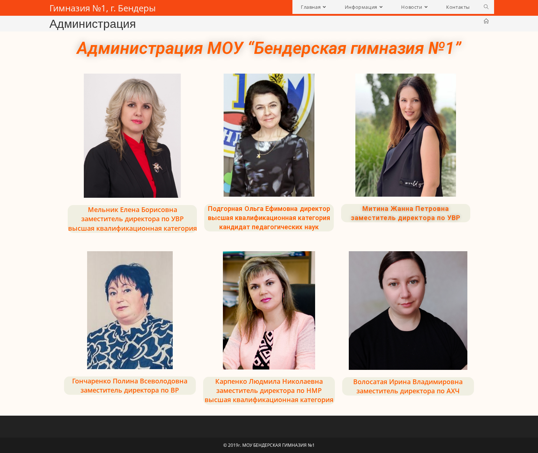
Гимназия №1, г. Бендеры (102, 8)
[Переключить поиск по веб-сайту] (486, 7)
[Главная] (486, 21)
